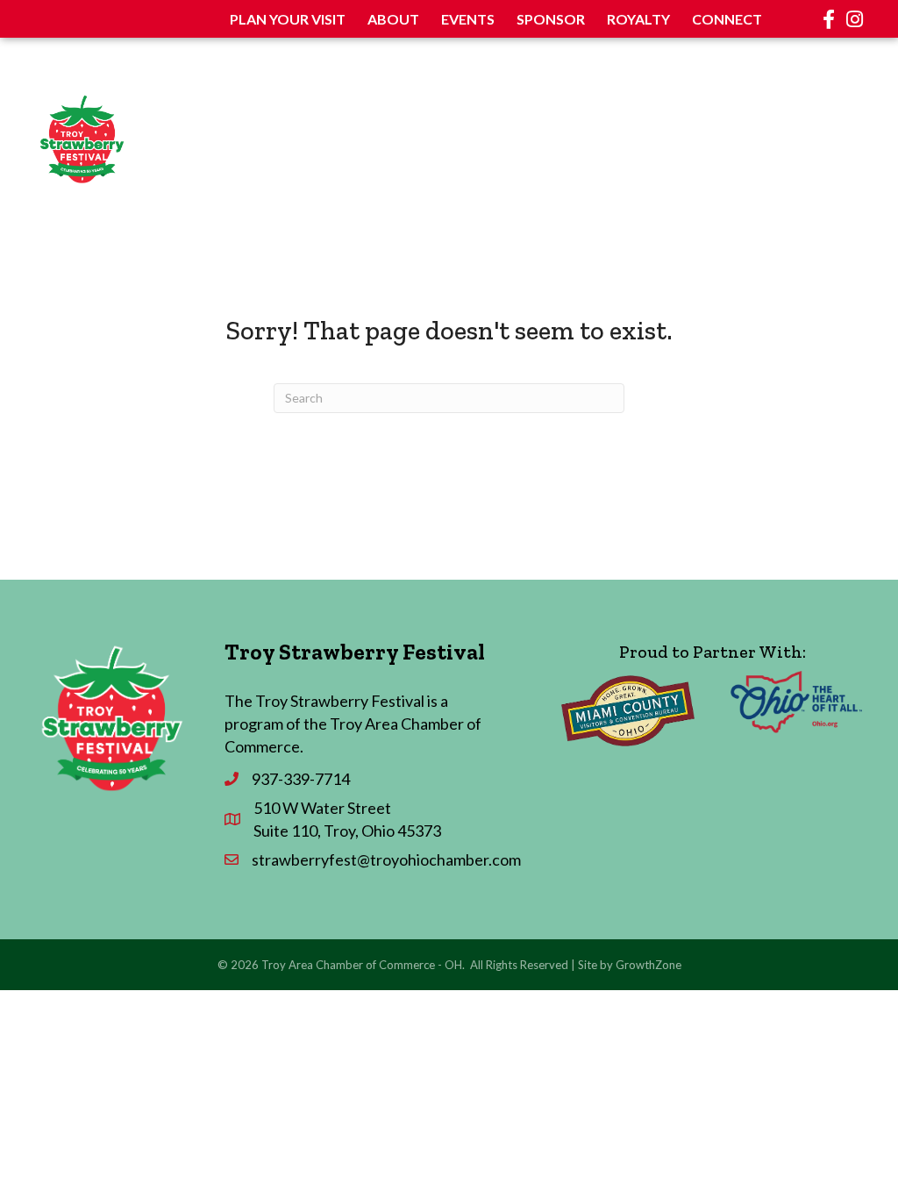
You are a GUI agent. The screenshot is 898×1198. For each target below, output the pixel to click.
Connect (727, 19)
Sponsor (551, 19)
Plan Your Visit (288, 19)
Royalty (638, 19)
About (393, 19)
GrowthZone (648, 965)
